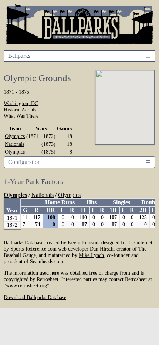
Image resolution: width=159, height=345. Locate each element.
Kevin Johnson (83, 242)
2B (142, 210)
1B (112, 210)
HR (50, 210)
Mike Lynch (91, 255)
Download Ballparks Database (35, 297)
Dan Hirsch (102, 249)
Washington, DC (21, 103)
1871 (12, 218)
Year (12, 210)
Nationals (14, 144)
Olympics (15, 136)
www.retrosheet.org (26, 285)
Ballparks (19, 56)
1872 (12, 225)
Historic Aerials (20, 110)
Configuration (24, 162)
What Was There (21, 116)
